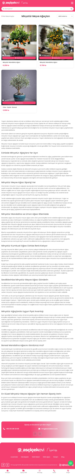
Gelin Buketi (36, 457)
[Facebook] (3, 465)
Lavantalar (14, 457)
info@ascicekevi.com (49, 429)
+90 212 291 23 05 (12, 429)
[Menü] (72, 3)
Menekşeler (25, 457)
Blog (62, 457)
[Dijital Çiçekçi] (66, 465)
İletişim (55, 457)
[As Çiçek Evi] (15, 3)
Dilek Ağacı (46, 457)
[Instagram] (7, 465)
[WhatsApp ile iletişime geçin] (70, 463)
